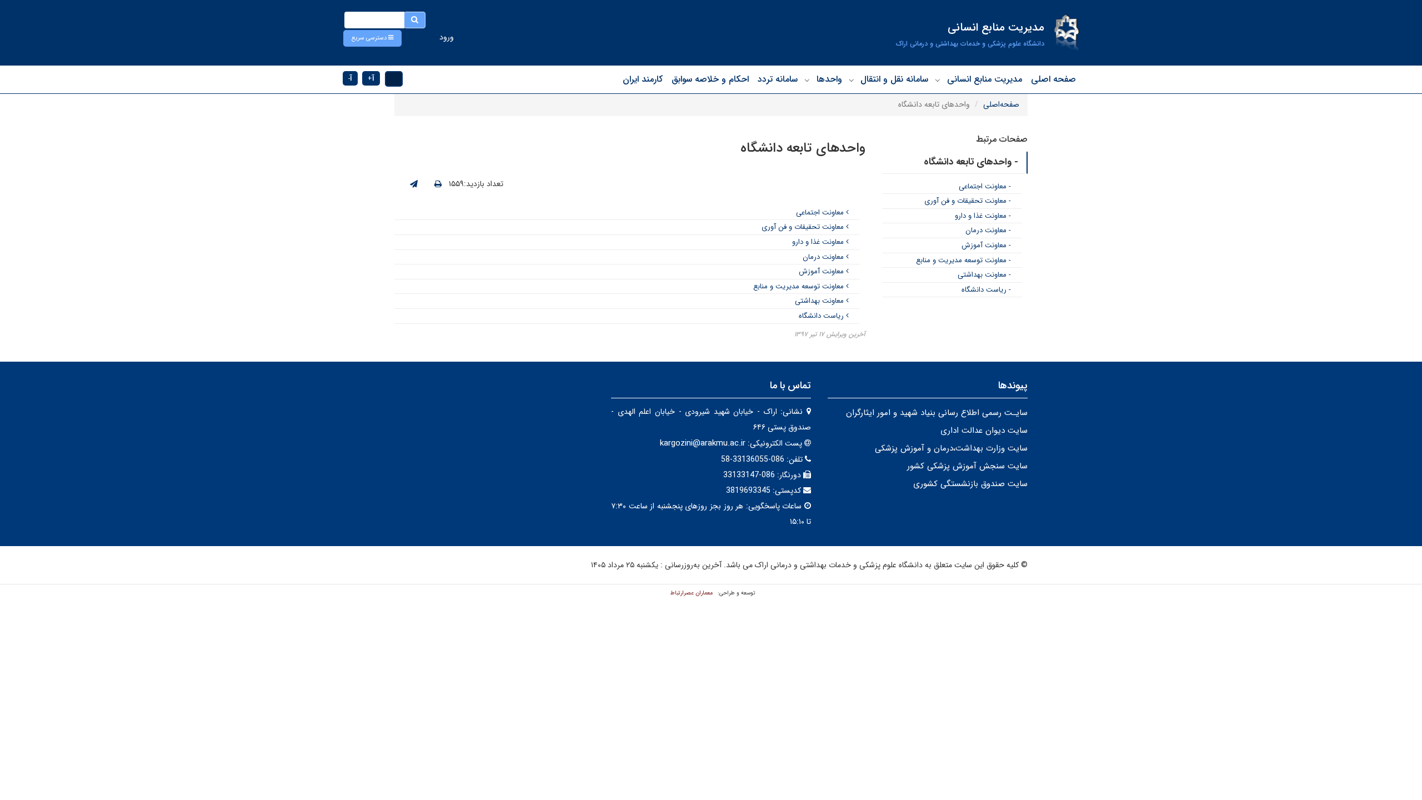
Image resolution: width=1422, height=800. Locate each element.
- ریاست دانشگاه (986, 290)
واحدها (829, 79)
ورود (446, 37)
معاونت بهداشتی (820, 301)
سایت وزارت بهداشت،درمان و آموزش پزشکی (951, 448)
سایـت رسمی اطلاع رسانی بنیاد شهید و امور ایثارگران (937, 412)
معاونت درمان (824, 257)
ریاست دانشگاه (822, 316)
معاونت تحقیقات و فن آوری (804, 227)
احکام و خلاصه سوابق (710, 79)
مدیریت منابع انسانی (984, 79)
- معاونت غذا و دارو (983, 216)
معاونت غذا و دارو (819, 242)
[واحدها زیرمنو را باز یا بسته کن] (807, 80)
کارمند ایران (643, 79)
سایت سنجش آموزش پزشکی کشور (967, 466)
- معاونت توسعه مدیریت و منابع (963, 260)
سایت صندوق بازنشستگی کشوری (970, 484)
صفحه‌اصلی (1001, 104)
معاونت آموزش (822, 271)
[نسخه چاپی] (438, 184)
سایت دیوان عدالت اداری (984, 430)
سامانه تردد (778, 79)
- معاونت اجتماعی (985, 186)
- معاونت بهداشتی (984, 275)
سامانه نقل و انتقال (894, 79)
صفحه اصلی (1053, 79)
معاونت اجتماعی (821, 212)
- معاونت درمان (988, 230)
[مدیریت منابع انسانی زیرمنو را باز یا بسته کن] (938, 80)
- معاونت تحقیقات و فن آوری (967, 201)
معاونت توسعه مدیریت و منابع (799, 286)
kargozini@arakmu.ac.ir (702, 443)
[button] (372, 38)
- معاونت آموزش (986, 245)
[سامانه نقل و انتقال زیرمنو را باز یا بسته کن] (852, 80)
